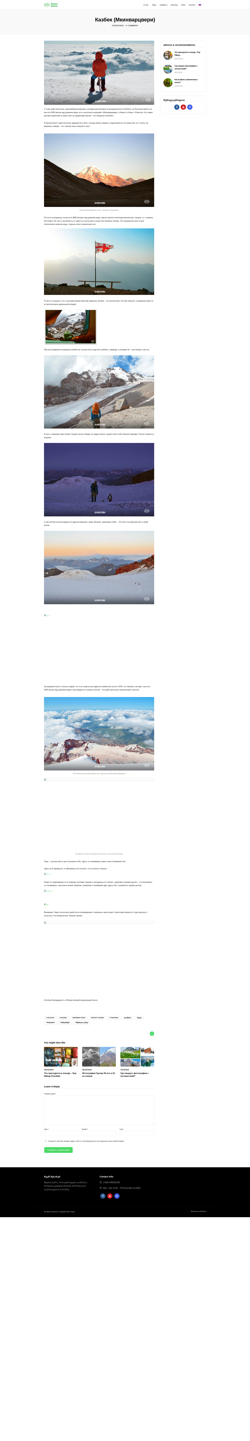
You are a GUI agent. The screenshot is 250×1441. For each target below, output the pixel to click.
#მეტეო (139, 1018)
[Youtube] (183, 107)
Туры (154, 5)
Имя (46, 1129)
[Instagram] (189, 107)
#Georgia (50, 1018)
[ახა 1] (99, 874)
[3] (99, 261)
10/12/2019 (124, 1070)
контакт (192, 5)
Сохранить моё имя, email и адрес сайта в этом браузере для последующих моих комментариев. (86, 1141)
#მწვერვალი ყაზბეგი (81, 1022)
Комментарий (50, 1094)
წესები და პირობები (198, 1211)
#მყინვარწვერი (65, 1022)
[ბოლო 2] (99, 891)
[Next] (149, 327)
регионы (174, 5)
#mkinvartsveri (78, 1018)
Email (85, 1129)
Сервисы (163, 5)
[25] (99, 904)
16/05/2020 (118, 25)
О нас (145, 5)
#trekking (113, 1018)
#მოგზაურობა (50, 1022)
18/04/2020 (48, 1070)
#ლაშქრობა (127, 1018)
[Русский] (202, 5)
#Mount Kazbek (97, 1018)
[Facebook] (176, 107)
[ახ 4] (99, 647)
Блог (183, 5)
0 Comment (132, 25)
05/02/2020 (87, 1070)
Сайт (121, 1129)
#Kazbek (63, 1018)
